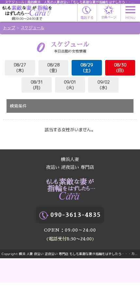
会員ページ (108, 17)
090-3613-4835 (75, 215)
